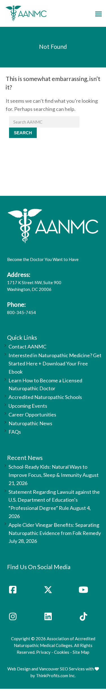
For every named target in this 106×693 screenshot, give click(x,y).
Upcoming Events (27, 406)
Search (23, 132)
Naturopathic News (30, 423)
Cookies (61, 652)
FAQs (14, 432)
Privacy (43, 652)
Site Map (81, 652)
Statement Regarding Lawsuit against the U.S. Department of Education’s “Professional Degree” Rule (54, 500)
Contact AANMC (27, 346)
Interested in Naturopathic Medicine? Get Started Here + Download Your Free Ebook (54, 363)
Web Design (19, 668)
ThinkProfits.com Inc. (55, 675)
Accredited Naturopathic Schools (45, 397)
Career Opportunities (32, 414)
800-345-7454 (21, 312)
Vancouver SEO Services (62, 668)
